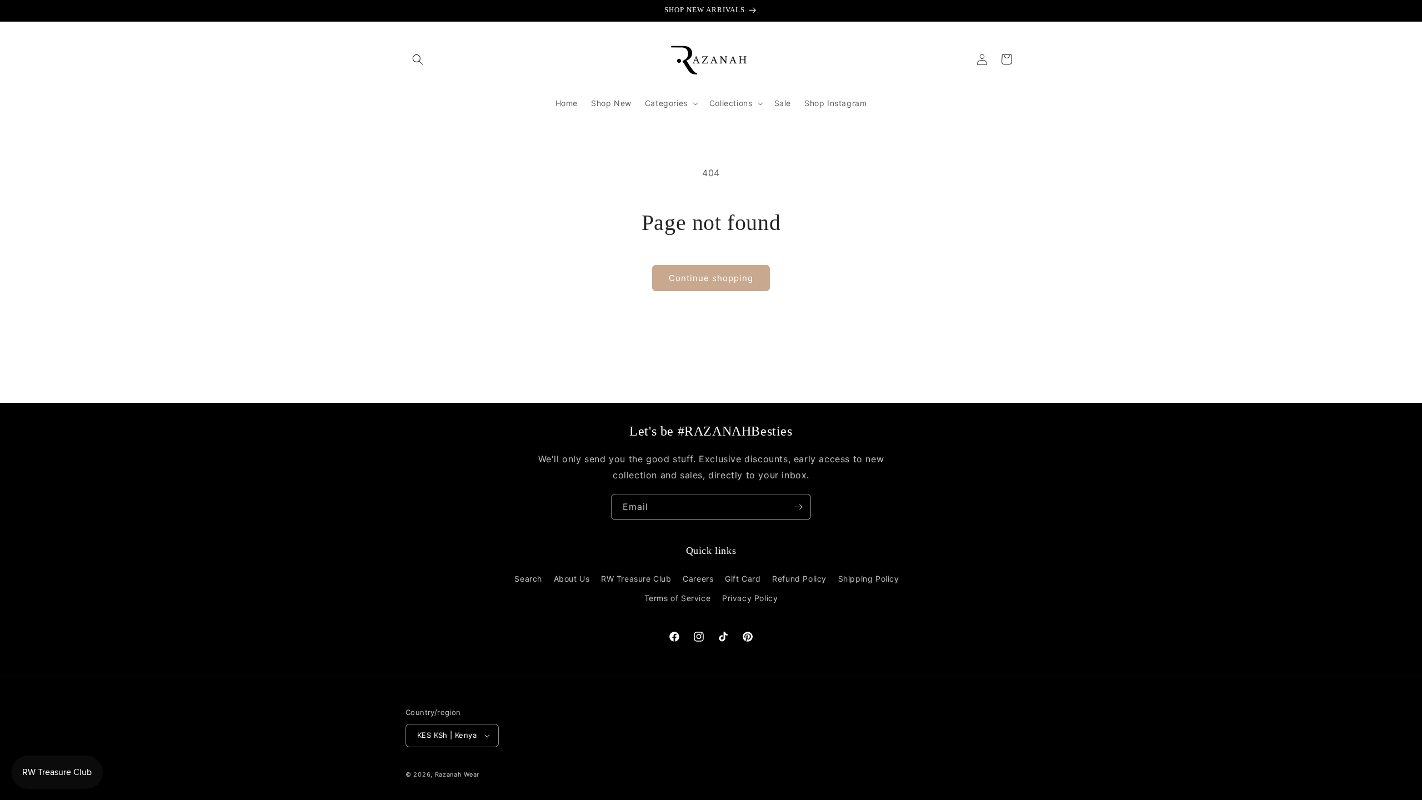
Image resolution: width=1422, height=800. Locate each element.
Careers (698, 578)
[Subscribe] (798, 507)
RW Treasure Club (636, 578)
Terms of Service (677, 598)
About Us (572, 578)
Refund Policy (799, 578)
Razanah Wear (457, 774)
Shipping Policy (868, 578)
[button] (417, 59)
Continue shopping (711, 278)
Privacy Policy (750, 598)
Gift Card (742, 578)
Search (528, 578)
